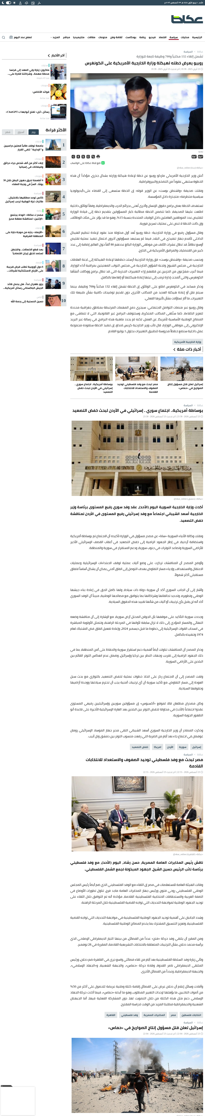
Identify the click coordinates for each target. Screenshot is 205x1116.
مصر (173, 1015)
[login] (20, 3)
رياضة (142, 37)
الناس (39, 297)
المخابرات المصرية (154, 1015)
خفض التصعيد (140, 747)
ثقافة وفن (116, 37)
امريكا (157, 747)
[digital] (39, 3)
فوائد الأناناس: (40, 92)
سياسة (174, 37)
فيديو (152, 37)
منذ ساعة (44, 98)
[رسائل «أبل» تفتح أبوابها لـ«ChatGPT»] (58, 112)
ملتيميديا (78, 37)
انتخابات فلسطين (191, 1015)
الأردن (170, 747)
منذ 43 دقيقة (43, 78)
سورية (182, 747)
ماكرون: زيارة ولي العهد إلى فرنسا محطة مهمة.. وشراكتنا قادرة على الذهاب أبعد (29, 72)
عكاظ (198, 52)
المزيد (56, 37)
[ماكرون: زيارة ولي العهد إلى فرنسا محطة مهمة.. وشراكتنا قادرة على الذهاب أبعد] (58, 72)
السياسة (188, 52)
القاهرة (111, 1015)
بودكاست (130, 37)
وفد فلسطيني (129, 1015)
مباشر (66, 37)
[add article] (32, 3)
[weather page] (26, 3)
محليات (185, 37)
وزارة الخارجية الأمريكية (187, 341)
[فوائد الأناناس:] (58, 92)
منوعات (102, 37)
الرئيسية (197, 37)
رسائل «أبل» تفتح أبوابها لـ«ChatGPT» (27, 112)
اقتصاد (163, 37)
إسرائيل (196, 747)
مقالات (91, 37)
